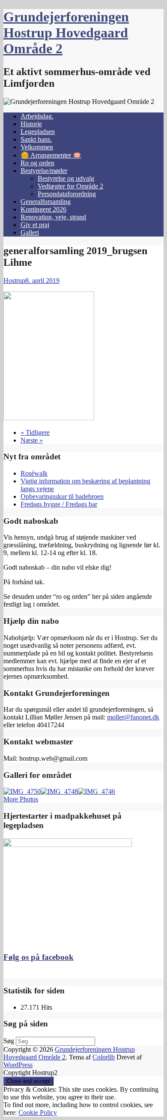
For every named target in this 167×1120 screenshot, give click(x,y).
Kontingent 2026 (43, 209)
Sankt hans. (36, 139)
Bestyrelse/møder (44, 170)
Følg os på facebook (38, 957)
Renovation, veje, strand (53, 217)
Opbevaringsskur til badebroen (62, 496)
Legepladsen (38, 131)
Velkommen (37, 147)
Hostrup (14, 280)
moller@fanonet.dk (133, 717)
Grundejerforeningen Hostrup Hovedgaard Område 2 (66, 32)
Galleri (30, 232)
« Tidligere (35, 432)
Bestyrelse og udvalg (66, 178)
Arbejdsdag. (37, 116)
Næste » (32, 440)
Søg (8, 1040)
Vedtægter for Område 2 (70, 186)
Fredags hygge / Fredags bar (59, 504)
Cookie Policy (37, 1112)
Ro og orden (37, 163)
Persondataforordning (67, 193)
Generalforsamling (46, 201)
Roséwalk (34, 473)
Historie (31, 123)
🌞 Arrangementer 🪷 (51, 155)
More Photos (20, 799)
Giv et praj (35, 224)
